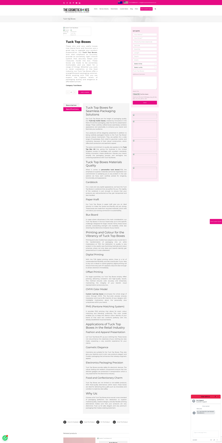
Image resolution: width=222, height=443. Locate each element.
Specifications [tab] (72, 109)
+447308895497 (133, 2)
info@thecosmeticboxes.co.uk (147, 2)
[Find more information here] (206, 418)
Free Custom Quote (215, 221)
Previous (64, 27)
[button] (156, 9)
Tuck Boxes (77, 85)
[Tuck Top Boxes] (77, 28)
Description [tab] (71, 105)
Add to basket (85, 92)
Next (90, 27)
